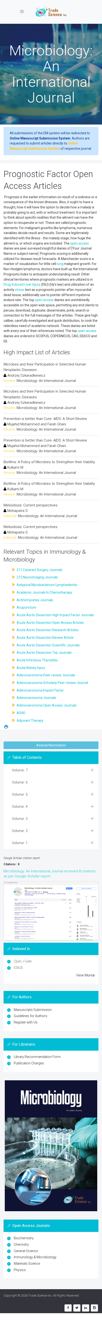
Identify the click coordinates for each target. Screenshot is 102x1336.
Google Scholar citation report (22, 858)
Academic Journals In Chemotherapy (44, 592)
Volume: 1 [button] (20, 843)
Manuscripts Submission (33, 1010)
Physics (20, 1270)
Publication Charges (29, 1063)
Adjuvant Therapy (29, 720)
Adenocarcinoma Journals (36, 698)
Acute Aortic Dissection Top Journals (44, 652)
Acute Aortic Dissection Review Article (45, 637)
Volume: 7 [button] (20, 770)
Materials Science (27, 1263)
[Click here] (51, 910)
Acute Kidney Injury (30, 668)
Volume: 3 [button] (20, 819)
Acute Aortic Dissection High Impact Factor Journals (55, 615)
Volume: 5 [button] (20, 794)
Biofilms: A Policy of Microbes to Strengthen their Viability (49, 462)
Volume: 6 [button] (20, 782)
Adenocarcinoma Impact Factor (40, 690)
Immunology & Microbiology (35, 1257)
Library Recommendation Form (37, 1057)
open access (79, 243)
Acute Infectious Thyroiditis (37, 660)
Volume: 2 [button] (20, 831)
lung (60, 264)
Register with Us (25, 1022)
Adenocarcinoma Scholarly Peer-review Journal (52, 683)
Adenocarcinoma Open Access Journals (46, 705)
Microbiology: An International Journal (46, 381)
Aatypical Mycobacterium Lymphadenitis (46, 585)
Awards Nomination (51, 745)
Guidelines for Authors (30, 1016)
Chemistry (21, 1244)
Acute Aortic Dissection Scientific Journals (48, 645)
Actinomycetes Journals (34, 600)
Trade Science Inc (39, 1295)
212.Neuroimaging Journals (37, 577)
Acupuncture (26, 607)
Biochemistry (24, 1238)
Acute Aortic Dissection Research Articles (47, 630)
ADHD (20, 713)
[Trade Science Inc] (51, 12)
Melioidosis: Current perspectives (30, 505)
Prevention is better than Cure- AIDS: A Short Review (45, 419)
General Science (26, 1251)
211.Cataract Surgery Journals (39, 570)
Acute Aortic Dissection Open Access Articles (50, 623)
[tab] (51, 770)
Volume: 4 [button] (20, 806)
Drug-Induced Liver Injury (22, 284)
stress (19, 290)
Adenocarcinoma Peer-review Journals (45, 675)
